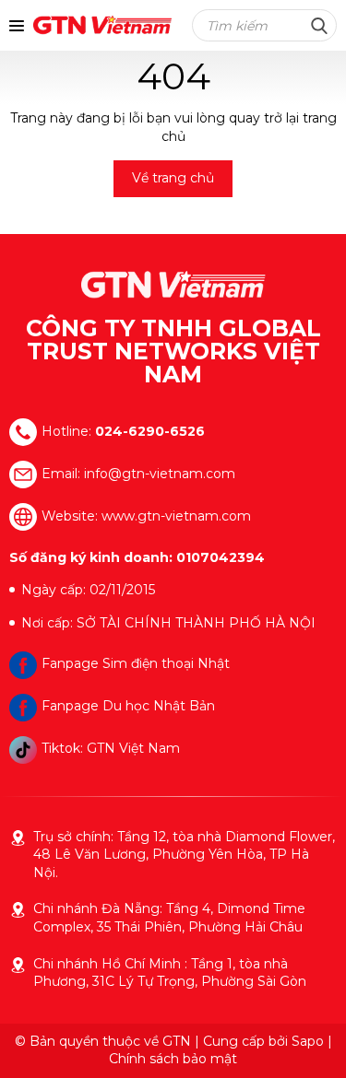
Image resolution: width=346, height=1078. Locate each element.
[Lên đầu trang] (314, 1041)
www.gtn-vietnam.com (176, 515)
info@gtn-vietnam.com (159, 472)
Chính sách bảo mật (173, 1058)
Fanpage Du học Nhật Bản (128, 705)
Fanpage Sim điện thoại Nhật (136, 663)
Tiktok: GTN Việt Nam (111, 748)
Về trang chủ (173, 178)
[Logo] (173, 285)
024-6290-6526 (150, 430)
